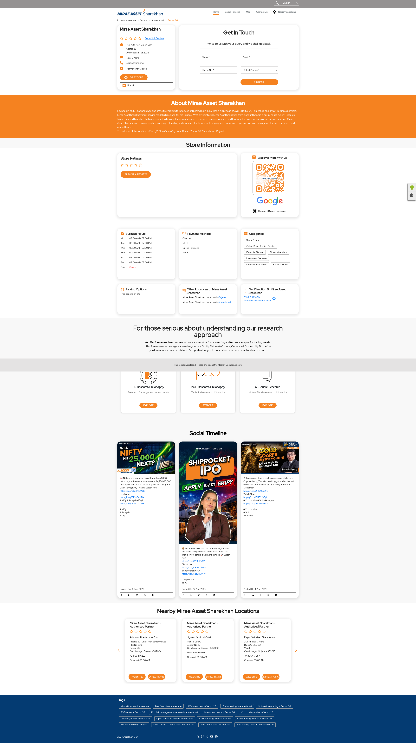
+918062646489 (196, 652)
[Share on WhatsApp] (152, 595)
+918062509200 (135, 63)
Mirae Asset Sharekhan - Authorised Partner (145, 624)
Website (137, 676)
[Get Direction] (274, 299)
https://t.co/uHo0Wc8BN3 (256, 503)
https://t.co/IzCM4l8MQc (132, 490)
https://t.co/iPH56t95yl (255, 497)
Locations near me (126, 20)
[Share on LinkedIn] (130, 595)
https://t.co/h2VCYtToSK (132, 503)
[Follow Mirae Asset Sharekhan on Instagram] (203, 737)
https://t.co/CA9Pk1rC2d (194, 561)
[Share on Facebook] (122, 595)
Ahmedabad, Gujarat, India (257, 300)
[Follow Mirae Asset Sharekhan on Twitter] (199, 737)
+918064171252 (137, 655)
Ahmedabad (157, 20)
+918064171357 (252, 655)
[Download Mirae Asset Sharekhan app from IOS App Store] (412, 195)
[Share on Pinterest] (138, 595)
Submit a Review (154, 38)
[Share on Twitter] (145, 595)
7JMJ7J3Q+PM (252, 297)
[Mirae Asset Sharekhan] (140, 12)
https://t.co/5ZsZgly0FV (194, 573)
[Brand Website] (217, 737)
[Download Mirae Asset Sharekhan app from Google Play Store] (412, 187)
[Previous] (119, 650)
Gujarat (143, 20)
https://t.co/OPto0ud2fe (132, 497)
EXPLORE (148, 405)
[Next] (297, 650)
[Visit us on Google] (208, 737)
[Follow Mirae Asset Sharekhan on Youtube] (212, 737)
